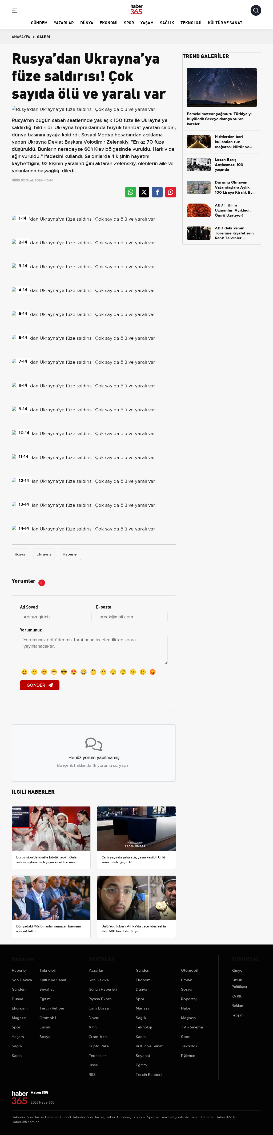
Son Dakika (22, 980)
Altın (93, 1027)
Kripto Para (99, 1046)
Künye (236, 970)
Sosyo (45, 1036)
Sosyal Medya (97, 135)
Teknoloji (191, 22)
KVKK (236, 996)
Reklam (237, 1005)
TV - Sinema (192, 1027)
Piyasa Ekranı (100, 998)
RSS (92, 1074)
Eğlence (188, 1055)
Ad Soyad (29, 606)
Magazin (19, 1017)
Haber (186, 1008)
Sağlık (167, 22)
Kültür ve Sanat (225, 22)
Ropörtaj (188, 998)
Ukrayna (44, 554)
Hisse (93, 1065)
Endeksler (97, 1055)
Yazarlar (64, 22)
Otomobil (47, 1017)
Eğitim (45, 998)
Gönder (36, 685)
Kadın (17, 1055)
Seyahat (46, 989)
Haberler (70, 554)
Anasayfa (21, 36)
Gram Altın (98, 1036)
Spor (129, 22)
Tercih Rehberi (52, 1008)
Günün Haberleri (103, 989)
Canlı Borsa (99, 1008)
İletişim (237, 1015)
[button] (14, 11)
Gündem (39, 22)
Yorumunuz (31, 629)
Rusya (19, 120)
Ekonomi (109, 22)
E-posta (103, 606)
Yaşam (147, 22)
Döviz (94, 1017)
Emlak (44, 1027)
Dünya (86, 22)
